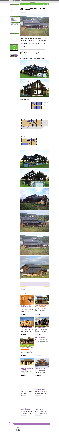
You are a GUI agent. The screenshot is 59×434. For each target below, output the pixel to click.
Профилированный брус (15, 15)
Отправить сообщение (32, 2)
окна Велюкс (27, 99)
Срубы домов (13, 19)
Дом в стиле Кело (14, 39)
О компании (40, 0)
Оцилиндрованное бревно (14, 21)
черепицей (32, 43)
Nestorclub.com (25, 432)
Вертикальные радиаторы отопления (15, 40)
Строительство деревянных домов (15, 26)
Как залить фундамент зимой (14, 31)
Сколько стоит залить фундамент (14, 29)
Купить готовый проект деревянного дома (14, 25)
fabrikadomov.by (18, 430)
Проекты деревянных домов (14, 11)
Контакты (45, 0)
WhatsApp (24, 2)
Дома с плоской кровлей (15, 10)
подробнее (22, 394)
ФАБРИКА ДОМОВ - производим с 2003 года (16, 0)
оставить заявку (23, 12)
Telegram (28, 2)
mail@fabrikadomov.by (18, 429)
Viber (26, 2)
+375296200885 (20, 2)
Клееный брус (13, 18)
